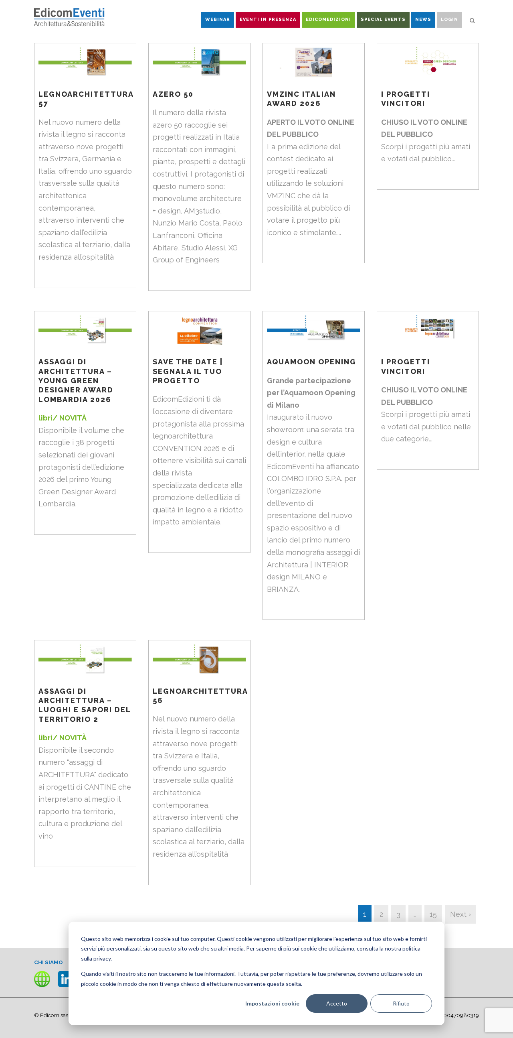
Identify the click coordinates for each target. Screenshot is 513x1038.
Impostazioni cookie (272, 1003)
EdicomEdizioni (328, 19)
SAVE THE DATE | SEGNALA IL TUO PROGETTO (188, 371)
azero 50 (173, 94)
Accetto (336, 1003)
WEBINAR (217, 19)
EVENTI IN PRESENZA (268, 19)
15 (433, 914)
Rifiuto (401, 1003)
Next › (460, 914)
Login (449, 19)
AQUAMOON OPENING (311, 362)
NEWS (423, 19)
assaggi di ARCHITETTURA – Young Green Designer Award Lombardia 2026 (75, 381)
